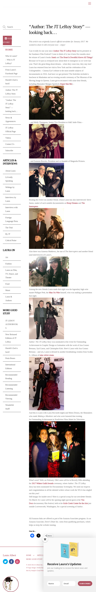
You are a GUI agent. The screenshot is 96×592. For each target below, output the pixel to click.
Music (7, 290)
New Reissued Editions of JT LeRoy (11, 338)
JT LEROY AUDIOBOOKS (11, 324)
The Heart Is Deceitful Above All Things (76, 57)
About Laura (10, 171)
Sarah (54, 57)
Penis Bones (10, 358)
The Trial (9, 228)
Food (7, 284)
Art (6, 257)
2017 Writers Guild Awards (43, 483)
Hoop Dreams (72, 203)
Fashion (8, 264)
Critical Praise (10, 240)
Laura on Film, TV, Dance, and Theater (11, 274)
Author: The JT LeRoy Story (64, 51)
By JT (7, 234)
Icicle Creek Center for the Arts (75, 503)
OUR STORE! (7, 40)
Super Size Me (66, 84)
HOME (28, 555)
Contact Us (9, 144)
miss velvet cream (47, 355)
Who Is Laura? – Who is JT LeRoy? (11, 59)
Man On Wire (54, 292)
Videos (8, 138)
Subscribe (9, 150)
